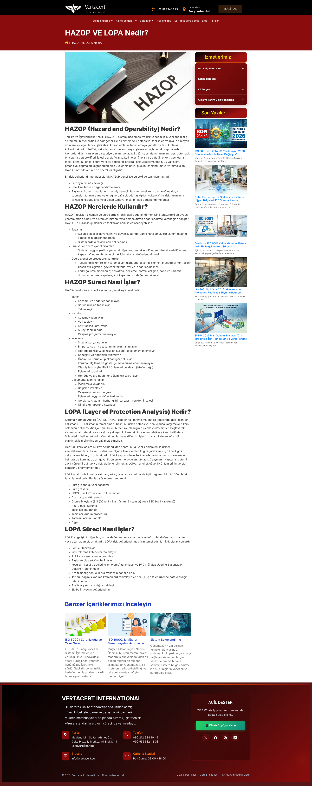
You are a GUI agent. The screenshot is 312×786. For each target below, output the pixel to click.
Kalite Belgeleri (207, 78)
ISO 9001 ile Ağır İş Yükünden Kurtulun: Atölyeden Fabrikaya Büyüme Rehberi (219, 291)
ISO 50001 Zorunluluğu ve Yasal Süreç (83, 641)
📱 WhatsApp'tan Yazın (220, 725)
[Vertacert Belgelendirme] (86, 9)
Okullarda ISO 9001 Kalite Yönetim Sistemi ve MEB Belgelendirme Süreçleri (221, 245)
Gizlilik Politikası (186, 774)
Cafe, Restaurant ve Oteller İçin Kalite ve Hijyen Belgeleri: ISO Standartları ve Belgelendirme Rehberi (219, 199)
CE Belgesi (204, 89)
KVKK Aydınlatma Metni (236, 774)
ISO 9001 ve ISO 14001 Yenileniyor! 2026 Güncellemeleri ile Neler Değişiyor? (220, 153)
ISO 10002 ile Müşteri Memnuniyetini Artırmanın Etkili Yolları (126, 641)
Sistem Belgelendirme (165, 639)
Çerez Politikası (209, 774)
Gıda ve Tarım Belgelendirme (216, 99)
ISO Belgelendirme (209, 68)
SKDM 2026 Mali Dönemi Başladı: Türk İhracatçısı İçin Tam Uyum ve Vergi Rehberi (221, 337)
